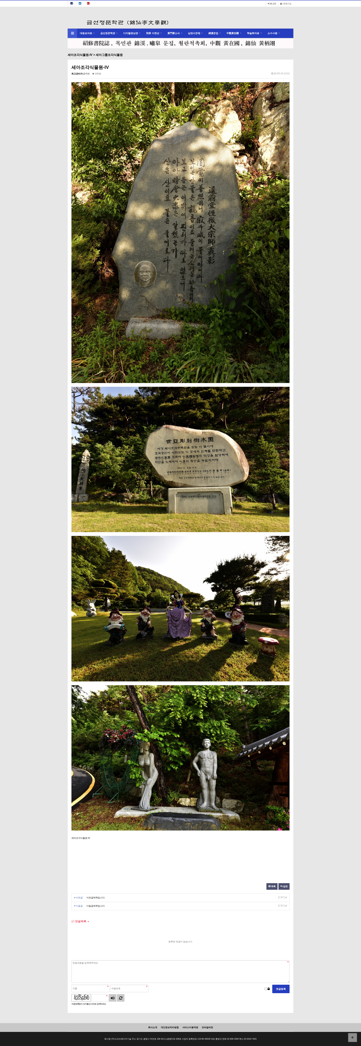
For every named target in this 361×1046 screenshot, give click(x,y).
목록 (273, 886)
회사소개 (152, 1027)
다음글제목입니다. (95, 906)
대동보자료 (86, 33)
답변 (285, 886)
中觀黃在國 (233, 33)
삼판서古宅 (194, 33)
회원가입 (287, 3)
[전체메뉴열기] (72, 33)
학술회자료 (253, 33)
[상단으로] (352, 1037)
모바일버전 (207, 1027)
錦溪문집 (213, 33)
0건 (88, 73)
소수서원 (272, 33)
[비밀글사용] (269, 989)
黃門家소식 (174, 33)
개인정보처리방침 (170, 1027)
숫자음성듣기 (112, 998)
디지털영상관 (130, 33)
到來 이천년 (152, 33)
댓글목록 (80, 921)
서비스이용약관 (190, 1027)
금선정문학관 (107, 33)
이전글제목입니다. (95, 897)
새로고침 (120, 998)
